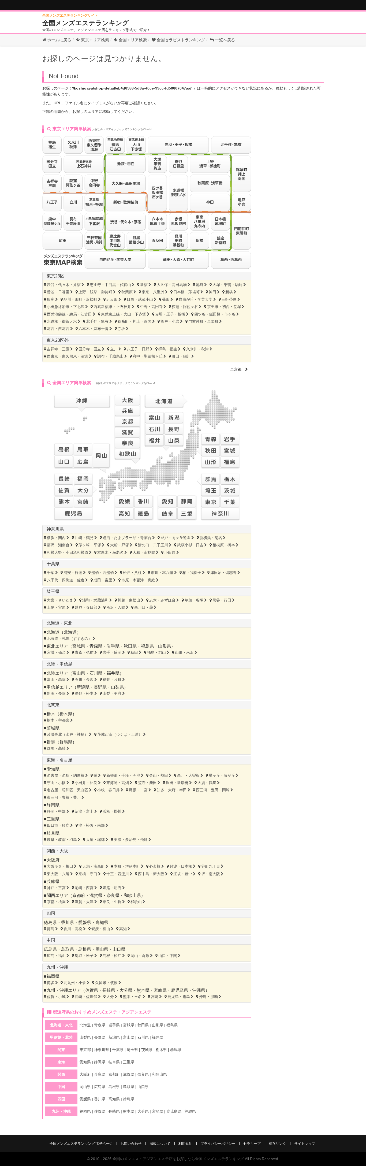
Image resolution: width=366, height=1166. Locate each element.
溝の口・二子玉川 (153, 545)
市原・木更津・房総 (138, 580)
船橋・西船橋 (102, 572)
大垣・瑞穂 (95, 839)
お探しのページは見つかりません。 (104, 58)
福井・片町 (112, 679)
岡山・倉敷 (139, 955)
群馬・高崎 (56, 748)
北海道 (70, 632)
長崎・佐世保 (86, 996)
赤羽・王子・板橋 (170, 314)
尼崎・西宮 (84, 888)
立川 (114, 349)
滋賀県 (95, 895)
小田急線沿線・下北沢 (65, 307)
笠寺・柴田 (147, 783)
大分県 (125, 990)
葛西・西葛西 (58, 328)
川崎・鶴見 (84, 538)
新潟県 (83, 687)
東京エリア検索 (94, 40)
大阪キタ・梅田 (60, 866)
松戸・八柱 (132, 572)
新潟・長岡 (56, 693)
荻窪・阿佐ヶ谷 (185, 307)
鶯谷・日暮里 (58, 292)
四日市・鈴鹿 (58, 825)
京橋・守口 (88, 874)
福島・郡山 (156, 652)
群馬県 (65, 742)
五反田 (112, 299)
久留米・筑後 (106, 983)
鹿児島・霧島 (178, 996)
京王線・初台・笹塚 (224, 307)
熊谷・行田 (221, 600)
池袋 (199, 285)
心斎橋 (154, 866)
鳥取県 (67, 949)
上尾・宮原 (56, 607)
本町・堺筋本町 (127, 866)
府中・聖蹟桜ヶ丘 (148, 356)
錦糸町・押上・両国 (134, 321)
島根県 (84, 949)
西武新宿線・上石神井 (112, 307)
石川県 (95, 673)
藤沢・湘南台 (58, 545)
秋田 (134, 652)
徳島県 (50, 922)
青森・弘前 (84, 652)
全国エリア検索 (132, 40)
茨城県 (53, 728)
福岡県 (53, 976)
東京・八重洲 (153, 292)
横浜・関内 (56, 538)
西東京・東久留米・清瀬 (67, 356)
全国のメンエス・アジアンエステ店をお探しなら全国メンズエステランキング (178, 1159)
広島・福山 (56, 955)
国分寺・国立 (90, 349)
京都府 (78, 895)
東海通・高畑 (117, 783)
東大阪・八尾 (58, 874)
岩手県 (113, 646)
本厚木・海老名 (110, 552)
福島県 (147, 646)
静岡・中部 (56, 811)
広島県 (50, 949)
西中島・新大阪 (151, 874)
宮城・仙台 (56, 652)
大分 (110, 996)
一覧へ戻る (224, 40)
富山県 (78, 673)
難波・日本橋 (181, 866)
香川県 (67, 922)
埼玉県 (53, 591)
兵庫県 (53, 881)
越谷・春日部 (86, 607)
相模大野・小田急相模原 (67, 552)
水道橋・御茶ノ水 (62, 321)
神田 (212, 292)
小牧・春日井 (108, 790)
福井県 (113, 673)
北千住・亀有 (97, 321)
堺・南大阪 (210, 874)
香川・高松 (73, 929)
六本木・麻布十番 (94, 328)
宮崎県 (160, 990)
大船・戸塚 (119, 545)
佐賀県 (91, 990)
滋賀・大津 (84, 902)
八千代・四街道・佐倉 (65, 580)
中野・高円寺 (151, 307)
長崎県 (108, 990)
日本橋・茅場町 (186, 292)
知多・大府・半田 (172, 790)
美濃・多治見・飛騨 (131, 839)
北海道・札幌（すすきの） (69, 638)
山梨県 (117, 687)
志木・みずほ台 (162, 600)
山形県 (164, 646)
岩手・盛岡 (112, 652)
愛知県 (53, 769)
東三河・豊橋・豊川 (64, 797)
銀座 (50, 299)
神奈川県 (55, 529)
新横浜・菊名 (211, 538)
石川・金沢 (84, 679)
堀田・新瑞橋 (177, 783)
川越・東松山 (129, 600)
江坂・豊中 (182, 874)
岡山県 (101, 949)
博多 (50, 983)
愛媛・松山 (100, 929)
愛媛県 (84, 922)
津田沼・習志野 (223, 572)
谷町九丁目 (210, 866)
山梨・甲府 (112, 693)
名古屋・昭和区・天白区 (67, 790)
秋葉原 (127, 292)
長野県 (100, 687)
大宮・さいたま (60, 600)
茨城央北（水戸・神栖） (67, 734)
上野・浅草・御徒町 (95, 292)
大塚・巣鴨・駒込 (227, 285)
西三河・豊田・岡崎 (213, 790)
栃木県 (65, 714)
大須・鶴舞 (206, 783)
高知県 (101, 922)
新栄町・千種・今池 (123, 775)
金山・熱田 (158, 775)
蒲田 (166, 299)
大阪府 (53, 860)
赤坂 (121, 328)
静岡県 (53, 805)
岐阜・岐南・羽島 (62, 839)
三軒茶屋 (229, 299)
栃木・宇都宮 (58, 720)
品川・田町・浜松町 (80, 299)
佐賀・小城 (56, 996)
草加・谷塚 (194, 600)
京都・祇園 (56, 902)
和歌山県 (132, 895)
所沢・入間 (115, 607)
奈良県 (113, 895)
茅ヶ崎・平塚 (90, 545)
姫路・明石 (112, 888)
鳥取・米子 (84, 955)
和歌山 (136, 902)
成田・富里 (103, 580)
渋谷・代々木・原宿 (64, 285)
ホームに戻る (58, 40)
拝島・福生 (167, 349)
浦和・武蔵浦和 (95, 600)
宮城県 (78, 646)
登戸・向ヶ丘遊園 (175, 538)
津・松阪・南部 (92, 825)
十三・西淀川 (117, 874)
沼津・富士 (84, 811)
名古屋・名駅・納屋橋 (65, 775)
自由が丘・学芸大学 (195, 299)
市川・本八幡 (162, 572)
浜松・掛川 (112, 811)
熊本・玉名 (132, 996)
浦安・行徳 (73, 572)
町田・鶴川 (181, 356)
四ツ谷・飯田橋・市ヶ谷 (215, 314)
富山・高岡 (56, 679)
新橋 (229, 292)
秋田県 (130, 646)
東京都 (237, 369)
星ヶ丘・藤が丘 (222, 775)
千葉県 (53, 564)
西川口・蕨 (143, 607)
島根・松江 (112, 955)
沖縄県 (198, 990)
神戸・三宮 (56, 888)
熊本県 (143, 990)
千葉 (50, 572)
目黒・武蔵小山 (140, 299)
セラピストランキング (181, 40)
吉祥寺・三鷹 (58, 349)
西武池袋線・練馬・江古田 (69, 314)
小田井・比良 (86, 783)
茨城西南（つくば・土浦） (119, 734)
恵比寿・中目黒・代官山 (110, 285)
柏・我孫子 (191, 572)
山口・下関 (167, 955)
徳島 (50, 929)
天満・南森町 (93, 866)
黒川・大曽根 (188, 775)
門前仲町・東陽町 (203, 321)
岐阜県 (53, 833)
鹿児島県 (179, 990)
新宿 (144, 285)
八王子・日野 (138, 349)
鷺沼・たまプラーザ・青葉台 (127, 538)
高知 (123, 929)
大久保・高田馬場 (172, 285)
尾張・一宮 (138, 790)
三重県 (53, 819)
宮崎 (154, 996)
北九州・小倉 (75, 983)
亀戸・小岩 (169, 321)
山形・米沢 (184, 652)
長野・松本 (84, 693)
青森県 (95, 646)
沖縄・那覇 (208, 996)
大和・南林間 (144, 552)
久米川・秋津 (197, 349)
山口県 (119, 949)
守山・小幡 (56, 783)
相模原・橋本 (223, 545)
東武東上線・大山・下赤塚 (123, 314)
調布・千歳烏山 (110, 356)
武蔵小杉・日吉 (190, 545)
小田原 (169, 552)
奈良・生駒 (112, 902)
